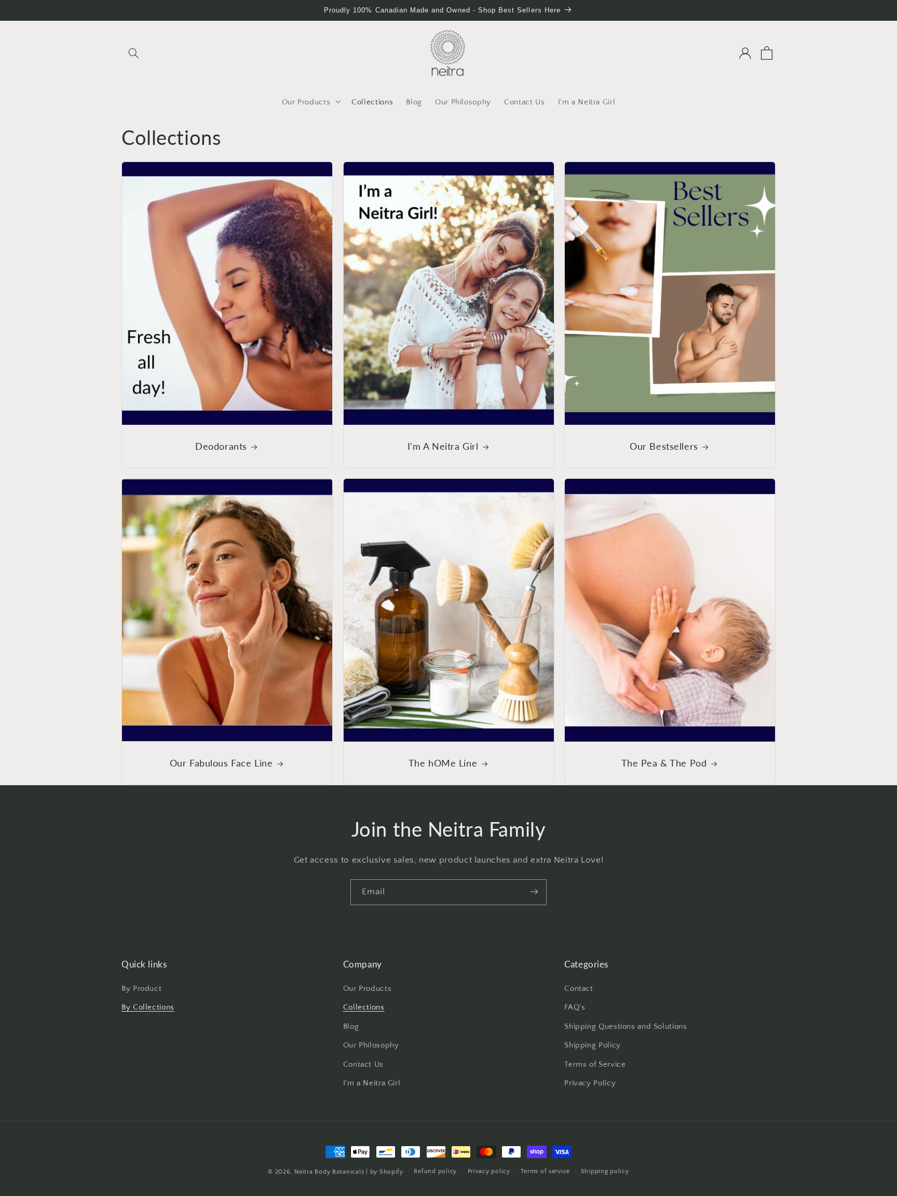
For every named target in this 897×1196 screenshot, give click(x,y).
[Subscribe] (534, 892)
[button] (133, 53)
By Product (141, 989)
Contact (578, 989)
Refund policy (435, 1171)
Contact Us (363, 1064)
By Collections (147, 1008)
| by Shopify (384, 1171)
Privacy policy (489, 1171)
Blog (351, 1027)
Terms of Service (595, 1064)
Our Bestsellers (664, 446)
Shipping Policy (592, 1046)
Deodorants (221, 446)
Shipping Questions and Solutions (625, 1027)
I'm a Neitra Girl (372, 1083)
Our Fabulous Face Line (221, 763)
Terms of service (545, 1171)
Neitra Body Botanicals (329, 1171)
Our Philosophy (371, 1046)
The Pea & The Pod (664, 763)
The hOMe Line (442, 763)
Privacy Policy (590, 1083)
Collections (364, 1008)
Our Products (367, 989)
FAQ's (574, 1008)
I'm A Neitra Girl (442, 446)
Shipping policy (605, 1171)
